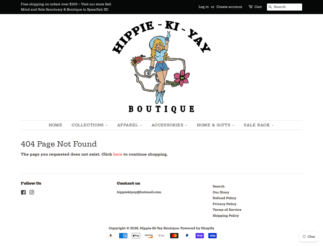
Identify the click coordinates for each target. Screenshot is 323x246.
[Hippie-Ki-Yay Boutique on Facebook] (23, 193)
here (117, 154)
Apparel (128, 125)
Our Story (221, 192)
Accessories (168, 125)
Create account (229, 7)
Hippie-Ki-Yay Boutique (159, 228)
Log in (204, 7)
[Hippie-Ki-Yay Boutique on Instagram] (31, 193)
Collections (88, 125)
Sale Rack (257, 125)
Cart (258, 7)
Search (219, 186)
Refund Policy (224, 198)
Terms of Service (227, 210)
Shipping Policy (226, 216)
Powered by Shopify (197, 228)
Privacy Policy (224, 204)
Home (55, 125)
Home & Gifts (214, 125)
